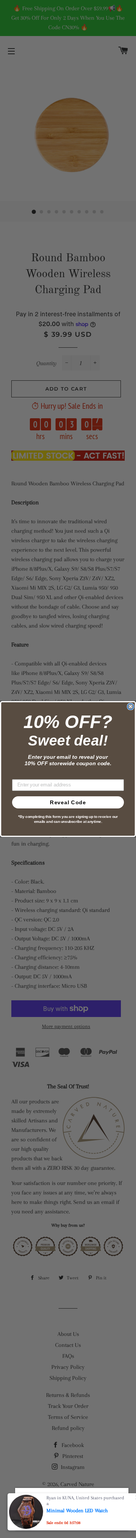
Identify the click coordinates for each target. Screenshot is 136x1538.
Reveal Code (68, 802)
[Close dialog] (131, 706)
